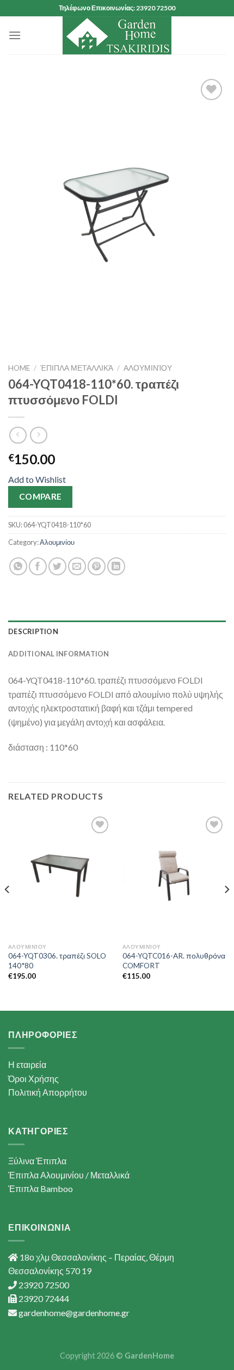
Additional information (58, 653)
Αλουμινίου (148, 368)
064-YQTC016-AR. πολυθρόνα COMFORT (173, 960)
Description (33, 631)
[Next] (226, 911)
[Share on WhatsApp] (18, 566)
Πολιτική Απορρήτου (47, 1092)
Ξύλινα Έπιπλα (37, 1161)
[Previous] (7, 911)
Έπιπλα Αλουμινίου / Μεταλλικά (69, 1175)
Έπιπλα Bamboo (40, 1188)
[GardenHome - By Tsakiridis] (117, 35)
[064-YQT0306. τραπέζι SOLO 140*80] (60, 876)
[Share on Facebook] (38, 566)
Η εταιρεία (27, 1064)
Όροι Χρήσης (33, 1078)
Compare (40, 496)
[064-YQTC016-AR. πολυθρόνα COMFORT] (174, 876)
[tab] (117, 631)
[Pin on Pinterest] (97, 566)
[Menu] (14, 35)
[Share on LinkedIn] (116, 566)
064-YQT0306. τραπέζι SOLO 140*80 (57, 960)
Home (19, 368)
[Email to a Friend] (77, 566)
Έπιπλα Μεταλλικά (76, 368)
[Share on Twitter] (57, 566)
